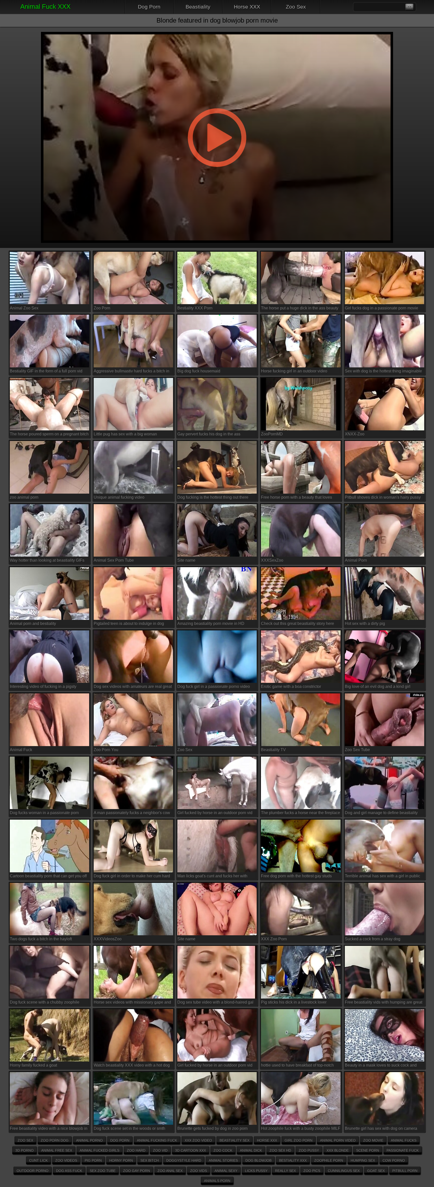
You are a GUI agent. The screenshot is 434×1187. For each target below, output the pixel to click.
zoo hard (136, 1150)
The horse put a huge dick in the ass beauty (299, 308)
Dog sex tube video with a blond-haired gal (215, 1002)
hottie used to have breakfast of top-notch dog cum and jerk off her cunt (297, 1066)
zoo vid (160, 1150)
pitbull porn (404, 1171)
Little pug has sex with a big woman (125, 434)
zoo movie (373, 1140)
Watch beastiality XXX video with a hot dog (132, 1065)
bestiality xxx (293, 1160)
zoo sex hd (280, 1150)
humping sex (363, 1160)
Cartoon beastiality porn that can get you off (48, 876)
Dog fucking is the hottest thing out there (212, 497)
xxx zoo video (198, 1140)
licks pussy (256, 1171)
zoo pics (311, 1171)
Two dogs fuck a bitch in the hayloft (41, 939)
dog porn (119, 1140)
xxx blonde (338, 1150)
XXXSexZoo (272, 560)
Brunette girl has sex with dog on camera (381, 1128)
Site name (186, 560)
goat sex (376, 1171)
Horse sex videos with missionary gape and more (132, 1003)
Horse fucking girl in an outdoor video (294, 371)
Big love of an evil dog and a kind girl (377, 686)
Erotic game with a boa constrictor (291, 686)
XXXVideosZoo (108, 939)
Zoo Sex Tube (357, 750)
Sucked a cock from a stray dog (372, 939)
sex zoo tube (103, 1171)
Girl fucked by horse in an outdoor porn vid (214, 813)
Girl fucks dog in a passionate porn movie (381, 308)
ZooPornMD (272, 434)
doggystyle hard (183, 1160)
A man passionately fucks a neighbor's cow (132, 813)
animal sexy (225, 1171)
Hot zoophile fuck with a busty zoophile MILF (300, 1128)
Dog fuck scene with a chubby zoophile (44, 1002)
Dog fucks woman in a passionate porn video (44, 814)
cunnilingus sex (344, 1171)
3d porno (24, 1150)
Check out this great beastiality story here (297, 623)
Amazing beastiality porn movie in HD (210, 623)
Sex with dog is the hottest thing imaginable (383, 371)
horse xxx (267, 1140)
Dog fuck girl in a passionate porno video (213, 686)
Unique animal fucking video (119, 497)
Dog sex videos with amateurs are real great (133, 686)
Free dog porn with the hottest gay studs (296, 876)
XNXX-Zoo (354, 434)
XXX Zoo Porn (274, 939)
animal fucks (403, 1140)
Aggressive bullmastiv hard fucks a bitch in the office (131, 372)
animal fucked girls (99, 1150)
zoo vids (198, 1171)
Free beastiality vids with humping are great (383, 1002)
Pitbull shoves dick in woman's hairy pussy (383, 497)
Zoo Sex (296, 7)
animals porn (217, 1181)
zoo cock (222, 1150)
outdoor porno (32, 1171)
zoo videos (66, 1160)
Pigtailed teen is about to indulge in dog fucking (129, 624)
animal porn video (338, 1140)
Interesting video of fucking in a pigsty (43, 686)
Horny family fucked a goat (33, 1065)
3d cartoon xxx (190, 1150)
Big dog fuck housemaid (198, 371)
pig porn (93, 1160)
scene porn (367, 1150)
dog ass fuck (69, 1171)
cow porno (394, 1160)
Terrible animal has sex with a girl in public (382, 876)
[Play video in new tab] (217, 29)
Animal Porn (356, 560)
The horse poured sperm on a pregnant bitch (49, 434)
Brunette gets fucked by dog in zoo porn (212, 1128)
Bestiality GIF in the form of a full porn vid (46, 371)
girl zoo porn (298, 1140)
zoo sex (25, 1140)
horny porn (121, 1160)
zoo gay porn (136, 1171)
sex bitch (149, 1160)
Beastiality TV (273, 750)
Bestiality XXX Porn (194, 308)
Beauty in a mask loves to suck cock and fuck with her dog (381, 1066)
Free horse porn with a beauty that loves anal (296, 498)
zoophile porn (328, 1160)
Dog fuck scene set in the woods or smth (129, 1128)
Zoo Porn (102, 308)
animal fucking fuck (157, 1140)
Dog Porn (149, 7)
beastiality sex (234, 1140)
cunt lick (38, 1160)
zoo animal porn (24, 497)
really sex (285, 1171)
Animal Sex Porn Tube (114, 560)
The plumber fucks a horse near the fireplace (300, 813)
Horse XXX (247, 7)
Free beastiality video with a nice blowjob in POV (48, 1129)
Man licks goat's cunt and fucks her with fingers (212, 877)
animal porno (89, 1140)
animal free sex (56, 1150)
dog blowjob (258, 1160)
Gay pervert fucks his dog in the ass (208, 434)
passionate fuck (403, 1150)
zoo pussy (309, 1150)
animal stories (223, 1160)
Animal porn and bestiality (33, 623)
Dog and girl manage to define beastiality (381, 813)
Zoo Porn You (106, 750)
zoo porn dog (55, 1140)
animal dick (251, 1150)
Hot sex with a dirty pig (365, 623)
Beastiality (198, 7)
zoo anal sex (170, 1171)
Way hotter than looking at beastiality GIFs (47, 560)
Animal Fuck (21, 750)
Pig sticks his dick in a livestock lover (294, 1002)
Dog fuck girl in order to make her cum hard (132, 876)
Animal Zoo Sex (24, 308)
